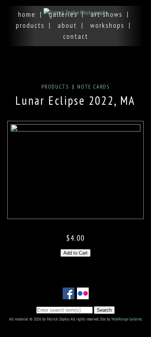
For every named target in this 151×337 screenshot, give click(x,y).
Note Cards (93, 86)
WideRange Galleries (126, 319)
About (67, 25)
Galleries (63, 14)
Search (104, 310)
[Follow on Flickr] (83, 295)
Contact (75, 36)
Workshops (107, 25)
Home (27, 14)
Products (30, 25)
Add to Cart (75, 253)
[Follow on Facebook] (68, 295)
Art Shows (106, 14)
